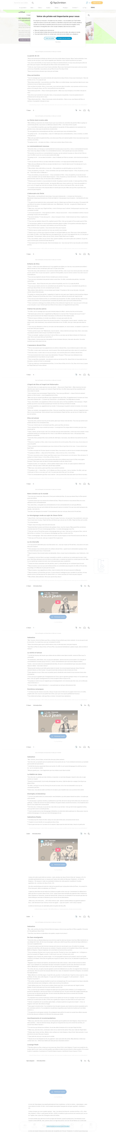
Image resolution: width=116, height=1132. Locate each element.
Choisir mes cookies (50, 38)
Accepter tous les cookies (64, 38)
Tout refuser (58, 41)
